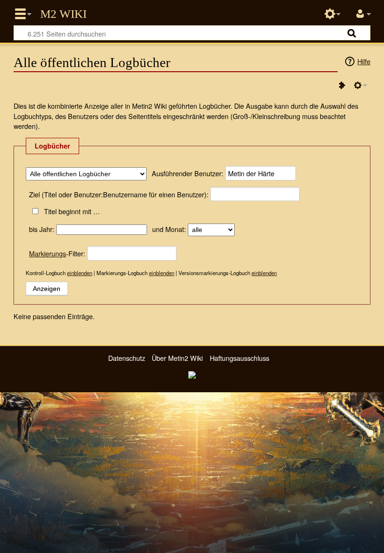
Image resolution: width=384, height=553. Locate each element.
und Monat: (169, 229)
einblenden (79, 272)
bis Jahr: (41, 229)
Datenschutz (126, 358)
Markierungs (47, 253)
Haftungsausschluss (239, 358)
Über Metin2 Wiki (177, 358)
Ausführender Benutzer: (187, 173)
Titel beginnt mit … (71, 211)
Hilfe (363, 61)
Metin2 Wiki (63, 14)
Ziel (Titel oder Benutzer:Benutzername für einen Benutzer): (118, 194)
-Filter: (57, 253)
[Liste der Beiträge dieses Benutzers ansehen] (342, 85)
